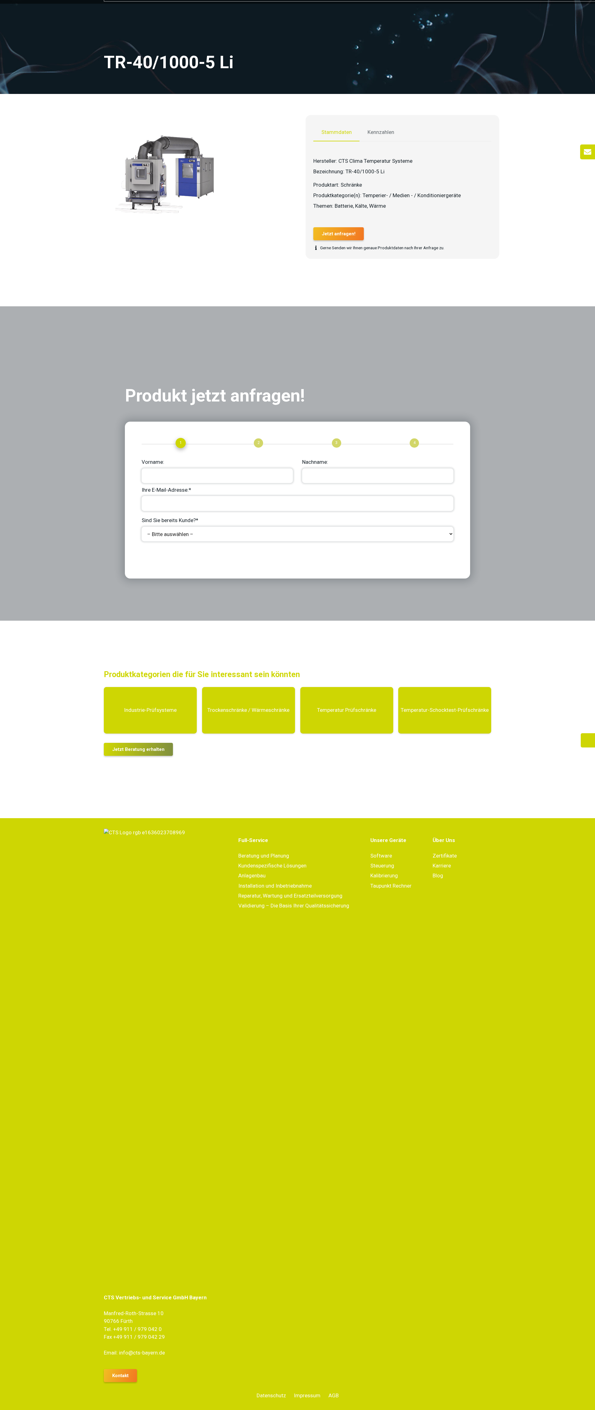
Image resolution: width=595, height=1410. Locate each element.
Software (381, 856)
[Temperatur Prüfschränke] (346, 710)
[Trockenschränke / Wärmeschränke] (248, 710)
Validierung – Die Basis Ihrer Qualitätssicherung (293, 905)
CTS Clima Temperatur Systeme (375, 161)
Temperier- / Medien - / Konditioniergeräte (412, 195)
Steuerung (382, 865)
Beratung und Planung (263, 856)
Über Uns (444, 840)
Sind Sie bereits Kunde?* (170, 520)
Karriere (442, 865)
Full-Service (253, 840)
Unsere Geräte (388, 840)
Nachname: (315, 462)
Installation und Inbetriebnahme (275, 886)
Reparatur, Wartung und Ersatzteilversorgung (290, 896)
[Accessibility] (588, 740)
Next (153, 557)
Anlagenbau (252, 875)
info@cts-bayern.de (142, 1353)
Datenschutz (271, 1395)
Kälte (361, 206)
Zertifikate (445, 856)
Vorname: (153, 462)
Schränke (351, 185)
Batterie (344, 206)
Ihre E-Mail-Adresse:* (166, 490)
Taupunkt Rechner (391, 886)
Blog (438, 875)
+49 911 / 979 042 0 (137, 1329)
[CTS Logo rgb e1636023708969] (163, 1061)
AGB (333, 1395)
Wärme (377, 206)
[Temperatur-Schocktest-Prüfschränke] (444, 710)
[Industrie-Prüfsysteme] (150, 710)
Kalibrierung (384, 875)
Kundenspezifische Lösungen (272, 865)
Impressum (307, 1395)
